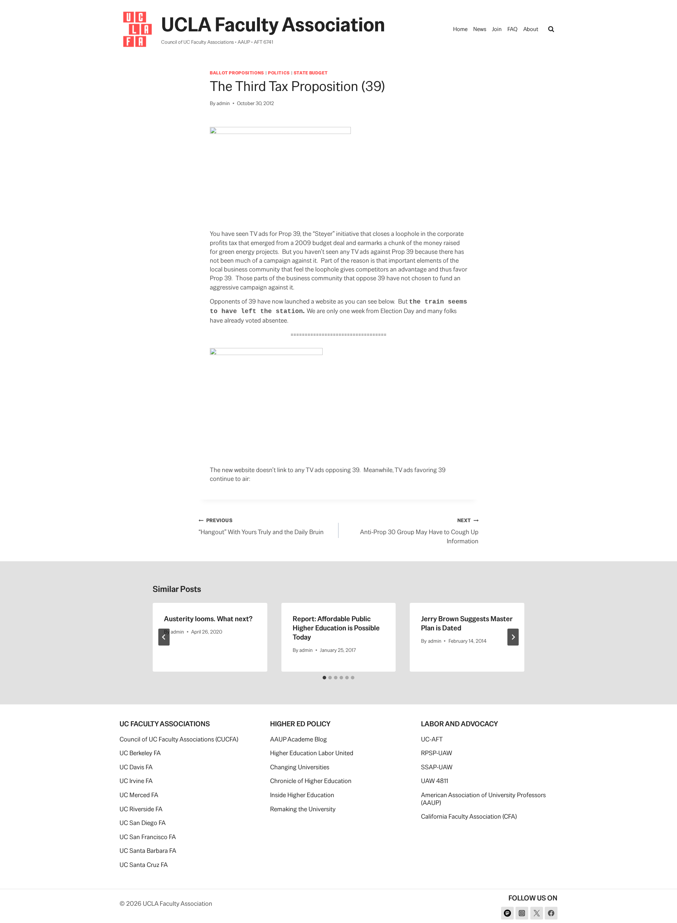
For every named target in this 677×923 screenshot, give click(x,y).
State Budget (311, 73)
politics (279, 73)
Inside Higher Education (302, 795)
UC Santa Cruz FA (144, 865)
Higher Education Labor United (311, 753)
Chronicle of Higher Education (311, 781)
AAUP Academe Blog (298, 739)
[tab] (324, 677)
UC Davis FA (136, 767)
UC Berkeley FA (140, 753)
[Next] (513, 637)
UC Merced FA (139, 795)
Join (497, 29)
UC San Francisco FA (148, 837)
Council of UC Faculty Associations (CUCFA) (179, 739)
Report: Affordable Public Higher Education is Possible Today (336, 628)
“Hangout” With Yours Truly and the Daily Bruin (261, 526)
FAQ (512, 29)
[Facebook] (551, 913)
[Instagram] (522, 913)
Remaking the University (303, 809)
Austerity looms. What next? (208, 618)
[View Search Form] (551, 29)
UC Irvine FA (136, 781)
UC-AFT (432, 739)
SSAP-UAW (436, 767)
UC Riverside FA (141, 809)
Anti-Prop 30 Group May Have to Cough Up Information (419, 531)
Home (460, 29)
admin (223, 103)
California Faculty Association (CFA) (469, 816)
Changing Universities (299, 767)
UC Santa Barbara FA (148, 850)
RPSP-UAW (436, 753)
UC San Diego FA (143, 823)
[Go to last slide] (164, 637)
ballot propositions (237, 73)
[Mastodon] (507, 913)
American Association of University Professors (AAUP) (483, 799)
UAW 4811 (434, 781)
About (530, 29)
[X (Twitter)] (536, 913)
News (479, 29)
